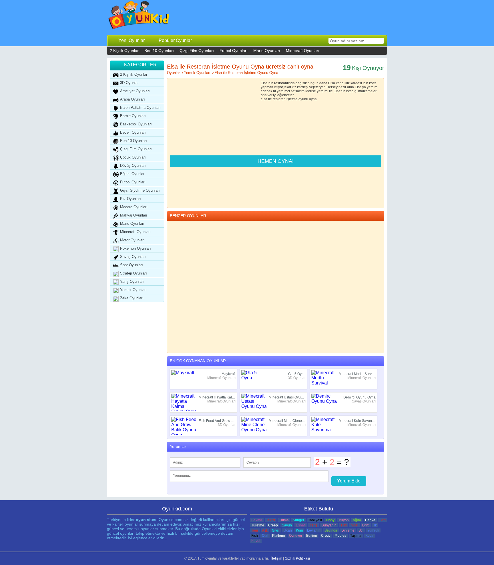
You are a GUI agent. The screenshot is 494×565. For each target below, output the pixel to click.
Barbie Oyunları (133, 116)
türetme (257, 525)
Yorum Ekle (348, 480)
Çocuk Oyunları (133, 157)
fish (254, 536)
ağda (357, 520)
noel (354, 525)
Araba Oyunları (132, 99)
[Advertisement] (281, 17)
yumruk (373, 530)
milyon (343, 520)
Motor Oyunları (132, 240)
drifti (365, 525)
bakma (256, 520)
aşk (265, 530)
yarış (313, 525)
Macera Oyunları (134, 207)
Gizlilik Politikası (297, 558)
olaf (265, 536)
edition (311, 536)
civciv (325, 536)
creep (273, 525)
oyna (313, 99)
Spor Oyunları (131, 265)
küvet (255, 541)
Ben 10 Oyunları (159, 50)
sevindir (330, 530)
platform (278, 536)
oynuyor (295, 536)
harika (370, 520)
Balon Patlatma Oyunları (140, 107)
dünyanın (328, 525)
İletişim (276, 558)
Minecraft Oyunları (302, 50)
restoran (279, 99)
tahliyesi (315, 520)
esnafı (301, 525)
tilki (343, 525)
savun (287, 525)
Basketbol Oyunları (136, 124)
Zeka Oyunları (132, 298)
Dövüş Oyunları (133, 165)
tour (254, 530)
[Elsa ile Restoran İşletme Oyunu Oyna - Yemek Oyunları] (139, 16)
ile (270, 99)
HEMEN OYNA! (276, 161)
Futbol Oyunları (234, 50)
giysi (276, 530)
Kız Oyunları (130, 199)
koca (369, 536)
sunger (298, 520)
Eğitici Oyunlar (132, 174)
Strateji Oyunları (133, 273)
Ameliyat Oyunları (135, 91)
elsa (264, 99)
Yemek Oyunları (133, 290)
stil (360, 530)
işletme (292, 99)
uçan (288, 530)
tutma (284, 520)
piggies (340, 536)
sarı (382, 520)
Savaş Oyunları (133, 257)
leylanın (313, 530)
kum (299, 530)
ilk (375, 525)
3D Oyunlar (129, 83)
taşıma (355, 536)
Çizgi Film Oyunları (197, 50)
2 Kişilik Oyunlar (124, 50)
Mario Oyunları (266, 50)
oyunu (303, 99)
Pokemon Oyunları (135, 248)
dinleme (347, 530)
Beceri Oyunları (133, 132)
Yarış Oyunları (132, 281)
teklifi (270, 520)
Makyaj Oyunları (133, 215)
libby (330, 520)
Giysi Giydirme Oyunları (140, 190)
